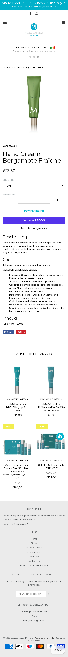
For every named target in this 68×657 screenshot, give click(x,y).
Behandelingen (34, 552)
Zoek (34, 615)
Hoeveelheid (9, 194)
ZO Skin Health (34, 547)
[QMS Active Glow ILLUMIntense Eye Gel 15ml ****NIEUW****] (50, 380)
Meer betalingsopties (34, 228)
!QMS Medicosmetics (17, 399)
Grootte (8, 179)
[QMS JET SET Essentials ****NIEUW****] (50, 441)
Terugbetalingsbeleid (34, 620)
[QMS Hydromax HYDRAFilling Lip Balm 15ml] (17, 380)
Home (6, 67)
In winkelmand (34, 210)
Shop (34, 543)
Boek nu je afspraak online (34, 565)
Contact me (34, 560)
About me (34, 556)
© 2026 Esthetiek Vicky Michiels (18, 638)
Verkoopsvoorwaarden (34, 611)
